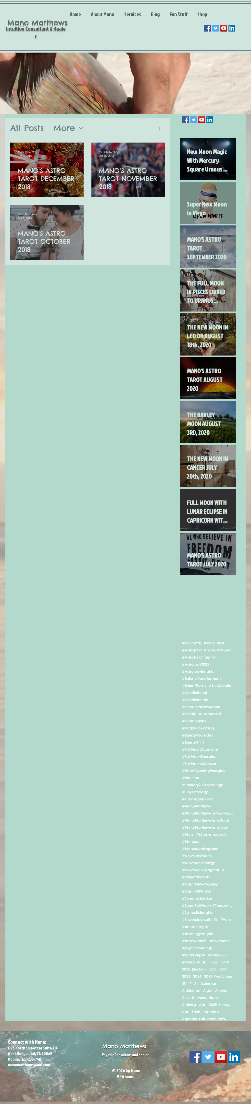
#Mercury (190, 842)
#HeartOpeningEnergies (203, 771)
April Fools (191, 1012)
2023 (186, 976)
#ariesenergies (195, 927)
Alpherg (189, 1005)
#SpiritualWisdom (197, 891)
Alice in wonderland (200, 998)
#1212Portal (191, 643)
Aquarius (211, 1012)
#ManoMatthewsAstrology (205, 827)
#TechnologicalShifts (199, 920)
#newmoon (220, 941)
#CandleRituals (195, 700)
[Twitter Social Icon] (215, 28)
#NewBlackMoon (197, 856)
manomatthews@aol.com (29, 1065)
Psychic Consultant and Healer (125, 1054)
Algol (207, 991)
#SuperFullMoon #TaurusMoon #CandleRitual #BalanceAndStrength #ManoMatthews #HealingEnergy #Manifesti (208, 905)
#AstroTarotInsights (198, 657)
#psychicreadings (197, 948)
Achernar (208, 983)
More (64, 128)
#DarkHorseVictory (198, 728)
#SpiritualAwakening (200, 884)
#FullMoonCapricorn (200, 749)
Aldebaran (191, 991)
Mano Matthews (124, 1046)
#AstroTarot (214, 643)
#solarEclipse (193, 955)
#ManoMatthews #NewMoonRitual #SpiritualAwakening (208, 813)
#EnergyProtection (198, 735)
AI (196, 983)
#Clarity (189, 714)
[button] (158, 128)
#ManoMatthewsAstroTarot (205, 820)
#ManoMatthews (197, 806)
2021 (212, 969)
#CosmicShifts (194, 721)
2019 (214, 962)
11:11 (205, 962)
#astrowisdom (194, 941)
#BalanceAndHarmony (201, 679)
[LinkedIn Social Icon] (231, 28)
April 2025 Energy (214, 1005)
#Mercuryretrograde (200, 849)
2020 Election (194, 969)
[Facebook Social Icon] (207, 28)
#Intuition (190, 778)
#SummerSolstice (197, 898)
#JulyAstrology (195, 792)
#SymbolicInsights (197, 913)
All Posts (27, 128)
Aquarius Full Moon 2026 (204, 1019)
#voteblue (191, 962)
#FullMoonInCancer (199, 764)
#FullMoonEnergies (199, 757)
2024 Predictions (218, 976)
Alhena (221, 991)
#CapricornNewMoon (201, 707)
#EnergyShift (193, 742)
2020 (225, 962)
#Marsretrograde (211, 835)
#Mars (187, 835)
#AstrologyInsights (198, 671)
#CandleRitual (194, 693)
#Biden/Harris (194, 686)
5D (184, 983)
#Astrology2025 (195, 664)
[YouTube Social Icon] (223, 28)
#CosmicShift (210, 714)
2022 (223, 969)
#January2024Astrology (202, 785)
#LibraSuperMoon (197, 799)
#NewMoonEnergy (198, 863)
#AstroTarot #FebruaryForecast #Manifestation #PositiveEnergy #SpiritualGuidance (208, 650)
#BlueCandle (220, 686)
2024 (197, 976)
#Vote (225, 920)
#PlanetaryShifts (196, 877)
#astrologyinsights (197, 934)
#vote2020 (217, 955)
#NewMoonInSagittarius (203, 870)
